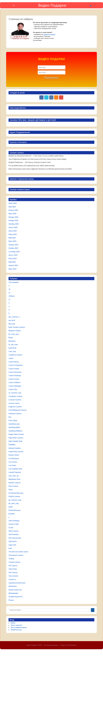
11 (9, 293)
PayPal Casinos (14, 496)
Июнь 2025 (13, 234)
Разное (11, 600)
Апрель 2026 (13, 210)
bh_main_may (14, 334)
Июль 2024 (13, 258)
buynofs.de (12, 348)
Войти (13, 623)
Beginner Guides (15, 330)
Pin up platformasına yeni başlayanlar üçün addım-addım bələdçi (32, 165)
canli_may (12, 351)
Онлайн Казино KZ (15, 596)
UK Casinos (13, 565)
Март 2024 (12, 269)
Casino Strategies (15, 386)
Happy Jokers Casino (16, 434)
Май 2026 (12, 207)
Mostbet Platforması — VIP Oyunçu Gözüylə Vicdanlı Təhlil (30, 162)
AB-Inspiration (72, 645)
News (11, 489)
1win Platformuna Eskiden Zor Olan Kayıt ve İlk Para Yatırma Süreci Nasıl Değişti (37, 159)
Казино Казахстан (15, 590)
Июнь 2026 (13, 203)
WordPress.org (16, 630)
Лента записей (16, 625)
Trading (11, 559)
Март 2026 (12, 213)
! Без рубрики (14, 282)
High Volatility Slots (15, 441)
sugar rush (12, 545)
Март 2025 (12, 241)
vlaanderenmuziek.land (17, 583)
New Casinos (13, 486)
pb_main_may (14, 503)
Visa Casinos (13, 576)
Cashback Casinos (15, 355)
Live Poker (12, 465)
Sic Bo (11, 527)
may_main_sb (14, 476)
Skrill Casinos (14, 531)
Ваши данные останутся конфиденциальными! (51, 81)
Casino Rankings (15, 375)
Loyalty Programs (15, 472)
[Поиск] (92, 610)
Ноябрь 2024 (13, 248)
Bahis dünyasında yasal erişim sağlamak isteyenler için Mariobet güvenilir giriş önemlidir (40, 169)
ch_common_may (15, 393)
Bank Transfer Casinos (17, 327)
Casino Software (14, 382)
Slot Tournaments (15, 538)
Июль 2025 (13, 231)
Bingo (11, 337)
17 (9, 299)
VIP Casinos (13, 572)
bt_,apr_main (13, 344)
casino (11, 358)
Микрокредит (13, 593)
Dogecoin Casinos (15, 407)
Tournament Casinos (16, 555)
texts (10, 548)
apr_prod (12, 320)
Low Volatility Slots (15, 469)
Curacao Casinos (15, 400)
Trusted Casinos (14, 562)
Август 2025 (13, 227)
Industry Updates (15, 448)
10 (9, 289)
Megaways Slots (14, 479)
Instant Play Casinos (16, 451)
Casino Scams (14, 379)
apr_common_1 (14, 317)
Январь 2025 (13, 245)
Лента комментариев (19, 627)
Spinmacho (13, 541)
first (10, 417)
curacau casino (14, 403)
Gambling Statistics (15, 431)
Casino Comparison (16, 365)
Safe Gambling (14, 521)
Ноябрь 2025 (13, 220)
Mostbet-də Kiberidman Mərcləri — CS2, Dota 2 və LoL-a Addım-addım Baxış (36, 156)
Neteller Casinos (15, 483)
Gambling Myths (14, 427)
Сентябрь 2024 (14, 252)
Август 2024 (13, 255)
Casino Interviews (15, 372)
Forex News (13, 420)
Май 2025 (12, 238)
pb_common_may (15, 500)
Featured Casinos (15, 413)
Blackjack (12, 341)
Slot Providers (14, 534)
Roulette (12, 514)
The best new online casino (18, 552)
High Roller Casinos (16, 438)
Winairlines (13, 586)
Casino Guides (14, 369)
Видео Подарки (52, 5)
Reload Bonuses (15, 510)
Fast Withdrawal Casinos (17, 410)
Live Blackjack (14, 458)
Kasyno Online (14, 455)
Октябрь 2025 (14, 224)
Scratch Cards (14, 524)
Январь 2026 (13, 217)
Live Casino (13, 462)
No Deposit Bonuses (16, 493)
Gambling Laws (14, 424)
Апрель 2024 (13, 265)
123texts (12, 296)
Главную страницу (49, 34)
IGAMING (12, 445)
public (11, 507)
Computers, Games (15, 396)
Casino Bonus (14, 362)
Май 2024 (12, 262)
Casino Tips (13, 389)
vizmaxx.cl (12, 579)
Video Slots (13, 569)
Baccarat (12, 324)
